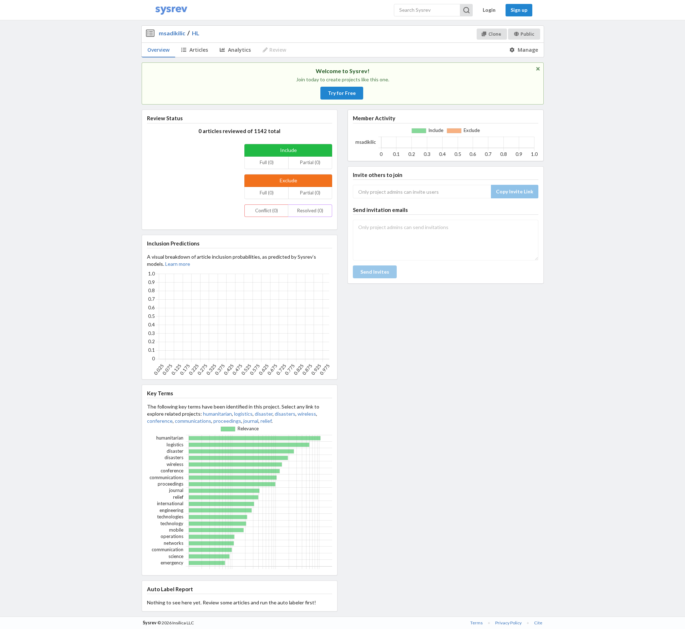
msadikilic (172, 33)
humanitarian (217, 414)
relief (266, 421)
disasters (285, 414)
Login (489, 10)
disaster (264, 414)
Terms (476, 622)
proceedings (227, 421)
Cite (538, 622)
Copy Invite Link (514, 191)
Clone (494, 34)
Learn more (177, 264)
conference (160, 421)
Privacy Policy (508, 622)
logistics (243, 414)
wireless (307, 414)
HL (195, 33)
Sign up (519, 10)
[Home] (171, 10)
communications (193, 421)
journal (250, 421)
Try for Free (342, 93)
